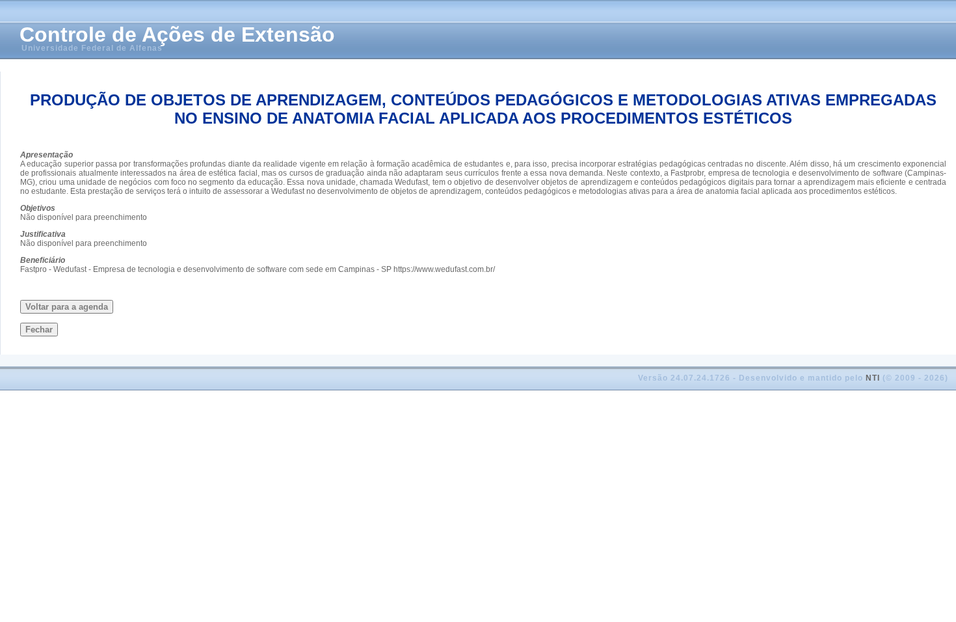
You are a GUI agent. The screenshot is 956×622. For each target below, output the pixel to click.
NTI (873, 378)
